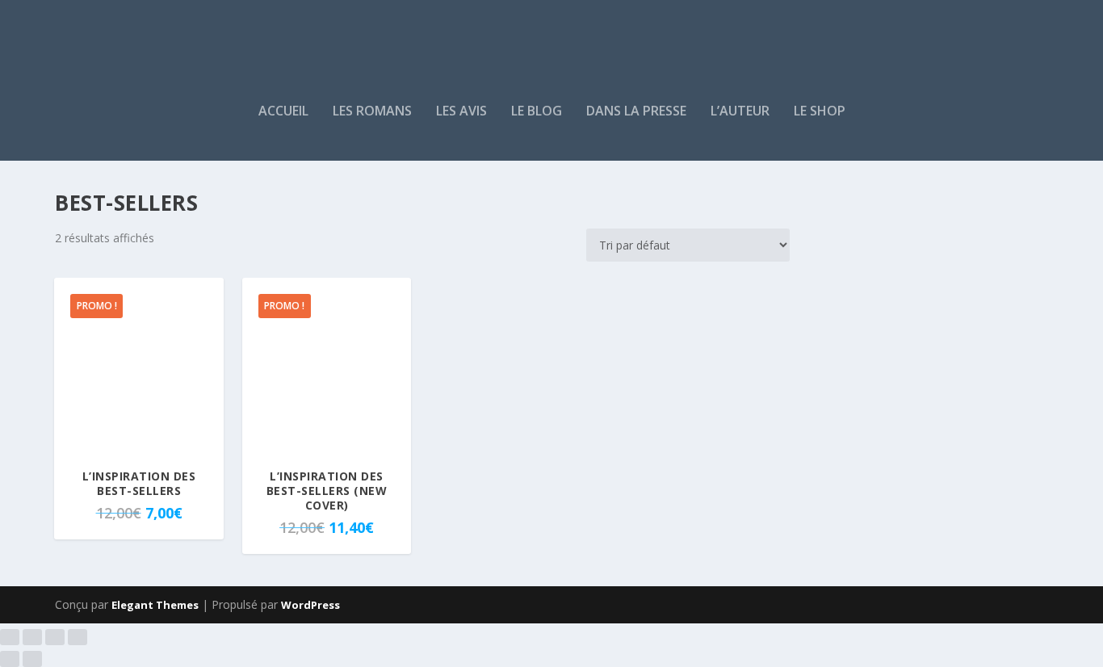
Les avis (461, 112)
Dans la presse (636, 112)
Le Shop (819, 112)
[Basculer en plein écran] (32, 637)
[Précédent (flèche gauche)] (9, 659)
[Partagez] (55, 637)
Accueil (283, 112)
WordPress (310, 605)
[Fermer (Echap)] (77, 637)
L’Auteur (740, 112)
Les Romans (372, 112)
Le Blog (536, 112)
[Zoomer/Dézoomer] (9, 637)
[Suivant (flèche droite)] (32, 659)
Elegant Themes (155, 605)
